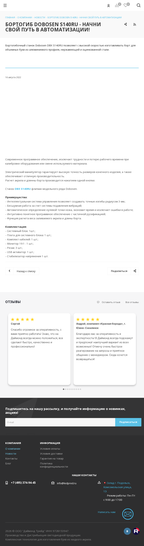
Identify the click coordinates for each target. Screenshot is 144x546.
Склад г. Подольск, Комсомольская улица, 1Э (117, 487)
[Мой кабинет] (108, 5)
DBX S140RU (23, 188)
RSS (134, 24)
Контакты (11, 458)
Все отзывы (132, 302)
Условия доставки (51, 453)
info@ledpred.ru (66, 483)
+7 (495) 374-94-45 (23, 483)
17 (80, 389)
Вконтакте (127, 531)
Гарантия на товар (52, 458)
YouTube (136, 531)
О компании (12, 448)
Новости (10, 453)
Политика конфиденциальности (54, 465)
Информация (50, 443)
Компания (13, 443)
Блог (8, 463)
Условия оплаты (50, 448)
